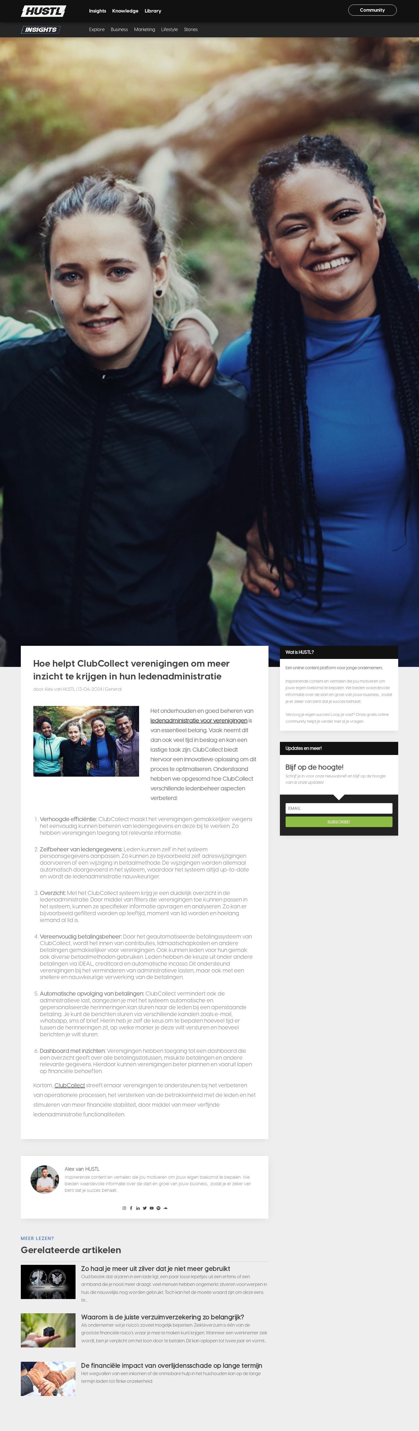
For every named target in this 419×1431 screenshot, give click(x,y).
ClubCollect (69, 1085)
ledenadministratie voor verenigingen (198, 720)
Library (153, 11)
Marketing (144, 30)
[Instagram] (124, 1208)
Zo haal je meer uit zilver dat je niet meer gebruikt (155, 1269)
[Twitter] (145, 1208)
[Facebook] (131, 1208)
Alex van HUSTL (59, 689)
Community (372, 10)
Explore (97, 30)
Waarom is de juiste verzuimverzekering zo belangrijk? (162, 1317)
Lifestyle (169, 30)
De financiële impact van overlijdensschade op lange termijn (172, 1365)
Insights (97, 11)
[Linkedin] (138, 1208)
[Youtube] (152, 1208)
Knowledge (125, 11)
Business (119, 30)
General (113, 689)
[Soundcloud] (165, 1208)
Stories (191, 30)
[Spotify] (158, 1208)
